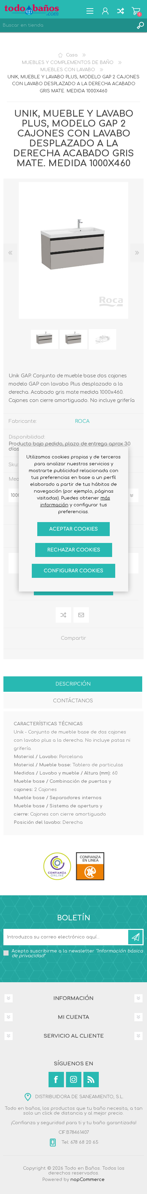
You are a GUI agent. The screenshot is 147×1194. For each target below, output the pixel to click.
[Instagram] (73, 1079)
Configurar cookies (73, 570)
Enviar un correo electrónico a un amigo (81, 615)
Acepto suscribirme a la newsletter (77, 953)
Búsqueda (140, 25)
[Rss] (91, 1079)
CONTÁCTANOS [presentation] (73, 700)
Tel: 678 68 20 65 (79, 1142)
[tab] (72, 684)
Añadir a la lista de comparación (63, 615)
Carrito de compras (136, 10)
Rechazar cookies (73, 550)
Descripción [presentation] (73, 684)
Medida (18, 479)
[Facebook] (56, 1079)
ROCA (82, 421)
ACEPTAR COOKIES (73, 529)
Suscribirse (135, 937)
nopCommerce (87, 1179)
